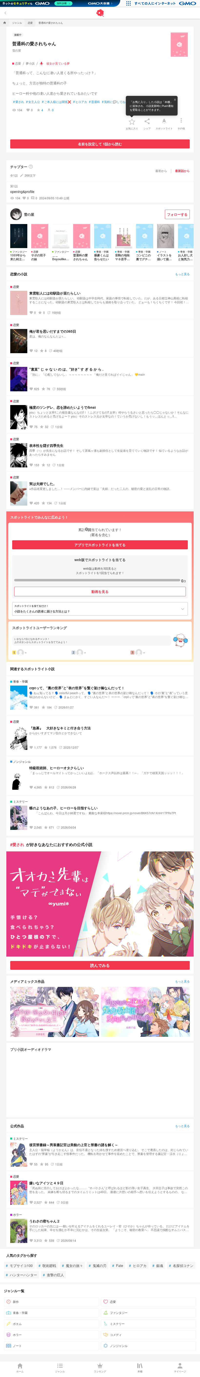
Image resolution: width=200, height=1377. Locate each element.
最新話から (182, 171)
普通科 (94, 102)
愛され (18, 102)
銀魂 (157, 1265)
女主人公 (33, 102)
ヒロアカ (80, 102)
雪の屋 (16, 50)
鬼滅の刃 (97, 1265)
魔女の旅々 (72, 1265)
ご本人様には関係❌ (56, 102)
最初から (161, 171)
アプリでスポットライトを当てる (100, 544)
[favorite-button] (132, 121)
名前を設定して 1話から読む (100, 143)
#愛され (17, 844)
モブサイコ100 (19, 1265)
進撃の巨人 (53, 1274)
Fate (117, 1265)
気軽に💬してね (113, 102)
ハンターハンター (21, 1274)
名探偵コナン (181, 1265)
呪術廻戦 (47, 1265)
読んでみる (100, 965)
